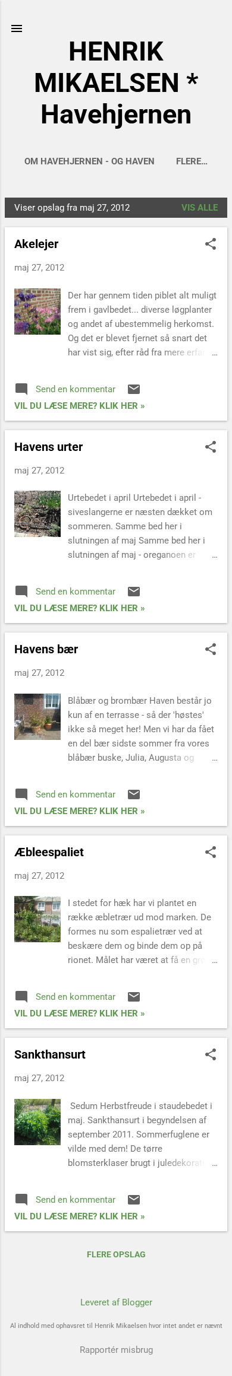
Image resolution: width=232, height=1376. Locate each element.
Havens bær (46, 649)
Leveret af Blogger (116, 1302)
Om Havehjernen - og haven (89, 161)
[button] (210, 245)
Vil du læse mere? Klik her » (79, 406)
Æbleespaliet (49, 852)
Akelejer (36, 244)
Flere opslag (116, 1254)
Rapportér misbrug (116, 1350)
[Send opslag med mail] (134, 393)
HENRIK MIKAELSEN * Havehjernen (116, 83)
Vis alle (199, 207)
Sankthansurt (50, 1054)
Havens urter (48, 447)
